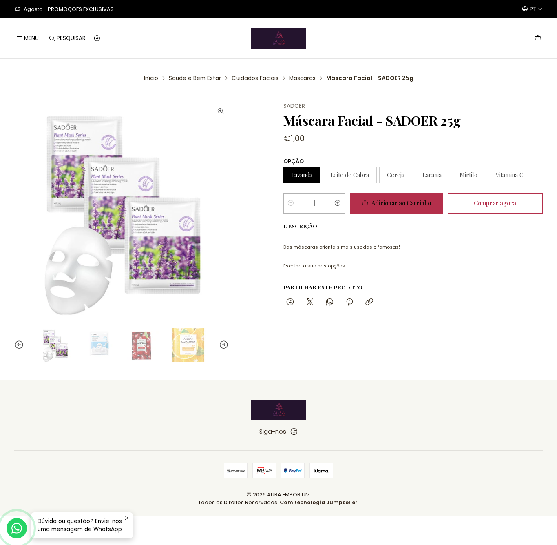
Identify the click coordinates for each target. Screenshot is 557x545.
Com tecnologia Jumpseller (319, 502)
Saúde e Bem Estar (195, 78)
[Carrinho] (538, 38)
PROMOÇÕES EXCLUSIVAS (81, 9)
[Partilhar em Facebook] (290, 302)
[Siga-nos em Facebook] (97, 38)
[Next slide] (223, 345)
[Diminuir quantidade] (291, 203)
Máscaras (302, 78)
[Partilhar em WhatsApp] (329, 302)
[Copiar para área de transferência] (369, 302)
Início (151, 78)
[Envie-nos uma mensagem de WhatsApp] (17, 528)
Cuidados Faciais (255, 78)
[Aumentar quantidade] (338, 203)
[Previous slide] (20, 345)
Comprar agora (495, 203)
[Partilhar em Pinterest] (349, 302)
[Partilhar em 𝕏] (310, 302)
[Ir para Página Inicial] (278, 38)
